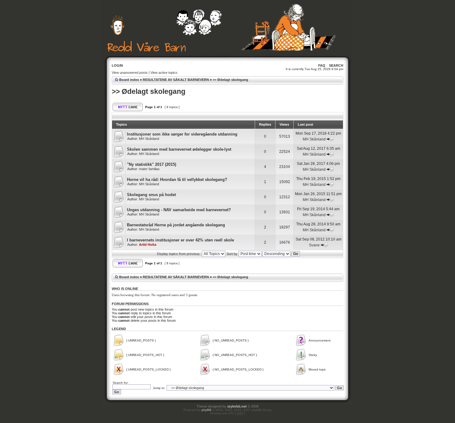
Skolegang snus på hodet (151, 194)
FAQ (321, 65)
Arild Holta (147, 244)
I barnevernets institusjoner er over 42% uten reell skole (180, 240)
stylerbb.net (237, 406)
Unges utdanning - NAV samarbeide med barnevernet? (179, 209)
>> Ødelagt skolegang (230, 80)
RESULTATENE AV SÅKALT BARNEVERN (176, 80)
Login (117, 65)
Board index (129, 80)
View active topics (163, 72)
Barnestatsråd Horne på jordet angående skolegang (176, 225)
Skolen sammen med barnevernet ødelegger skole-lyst (179, 149)
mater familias (149, 169)
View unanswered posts (130, 72)
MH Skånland (149, 138)
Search (336, 65)
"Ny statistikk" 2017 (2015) (151, 164)
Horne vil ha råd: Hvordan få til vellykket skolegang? (177, 179)
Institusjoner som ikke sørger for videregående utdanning (182, 134)
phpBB (206, 410)
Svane (314, 245)
